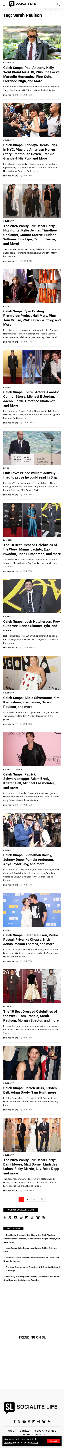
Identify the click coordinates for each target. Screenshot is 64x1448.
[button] (53, 1441)
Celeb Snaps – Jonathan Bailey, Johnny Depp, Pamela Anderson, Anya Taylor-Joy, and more (28, 859)
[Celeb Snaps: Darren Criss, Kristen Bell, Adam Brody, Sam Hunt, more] (32, 1063)
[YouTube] (15, 1217)
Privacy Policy (11, 1442)
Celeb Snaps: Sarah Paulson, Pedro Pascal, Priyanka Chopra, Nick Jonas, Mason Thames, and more (30, 939)
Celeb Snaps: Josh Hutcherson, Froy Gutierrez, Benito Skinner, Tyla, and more (31, 626)
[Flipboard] (27, 1217)
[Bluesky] (38, 1217)
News (19, 769)
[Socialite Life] (23, 4)
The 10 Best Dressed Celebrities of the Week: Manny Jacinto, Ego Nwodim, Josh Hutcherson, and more (32, 549)
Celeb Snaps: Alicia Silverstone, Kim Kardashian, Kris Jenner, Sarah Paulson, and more (31, 702)
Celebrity (8, 63)
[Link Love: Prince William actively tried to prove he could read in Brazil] (32, 448)
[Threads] (32, 1217)
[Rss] (44, 1217)
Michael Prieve (10, 95)
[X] (10, 1217)
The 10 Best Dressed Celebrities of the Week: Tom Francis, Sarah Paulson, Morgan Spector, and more (31, 1016)
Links (6, 468)
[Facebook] (4, 1217)
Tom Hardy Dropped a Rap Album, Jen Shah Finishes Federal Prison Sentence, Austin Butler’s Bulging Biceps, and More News (31, 1238)
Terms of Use (31, 1442)
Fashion (7, 540)
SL (25, 769)
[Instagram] (21, 1217)
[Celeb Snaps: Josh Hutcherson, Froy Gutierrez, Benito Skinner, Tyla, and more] (32, 596)
